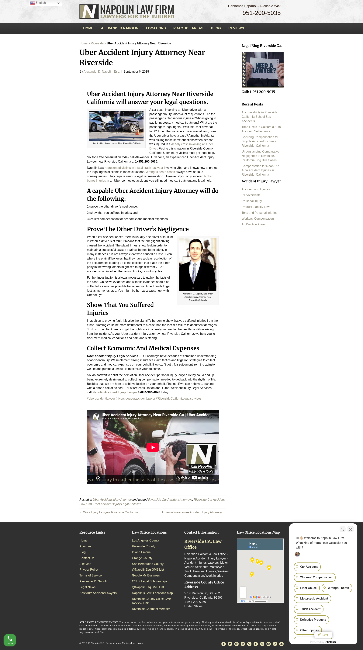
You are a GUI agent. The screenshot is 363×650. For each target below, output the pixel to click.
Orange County (142, 558)
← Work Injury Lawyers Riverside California (108, 512)
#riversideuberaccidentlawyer (135, 398)
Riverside (97, 43)
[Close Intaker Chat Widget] (350, 529)
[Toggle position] (343, 529)
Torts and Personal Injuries (259, 212)
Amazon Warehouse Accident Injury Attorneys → (194, 512)
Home (88, 28)
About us (85, 546)
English (40, 2)
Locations (156, 28)
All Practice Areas (253, 224)
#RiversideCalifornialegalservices (178, 398)
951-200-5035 (262, 12)
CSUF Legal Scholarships (149, 581)
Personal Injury (252, 201)
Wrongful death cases (160, 172)
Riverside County (143, 546)
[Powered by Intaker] (331, 642)
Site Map (85, 564)
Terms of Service (90, 575)
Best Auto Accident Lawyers (98, 593)
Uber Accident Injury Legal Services (117, 504)
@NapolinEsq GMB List (148, 569)
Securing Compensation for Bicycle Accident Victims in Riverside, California (260, 141)
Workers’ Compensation (258, 218)
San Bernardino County (148, 564)
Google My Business (146, 575)
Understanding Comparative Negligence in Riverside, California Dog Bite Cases (260, 156)
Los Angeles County (145, 540)
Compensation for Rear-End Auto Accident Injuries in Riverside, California (260, 170)
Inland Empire (141, 552)
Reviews (236, 28)
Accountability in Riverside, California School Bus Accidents (260, 117)
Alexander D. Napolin (93, 581)
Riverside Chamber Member (151, 608)
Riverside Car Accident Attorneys (170, 499)
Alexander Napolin (119, 28)
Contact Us (86, 558)
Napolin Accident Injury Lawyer (114, 392)
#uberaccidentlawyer (101, 398)
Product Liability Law (256, 206)
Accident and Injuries (256, 189)
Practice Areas (188, 28)
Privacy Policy (89, 569)
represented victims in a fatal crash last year (134, 167)
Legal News (87, 587)
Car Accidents (251, 195)
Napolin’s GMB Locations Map (152, 593)
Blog (216, 28)
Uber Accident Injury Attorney (112, 499)
